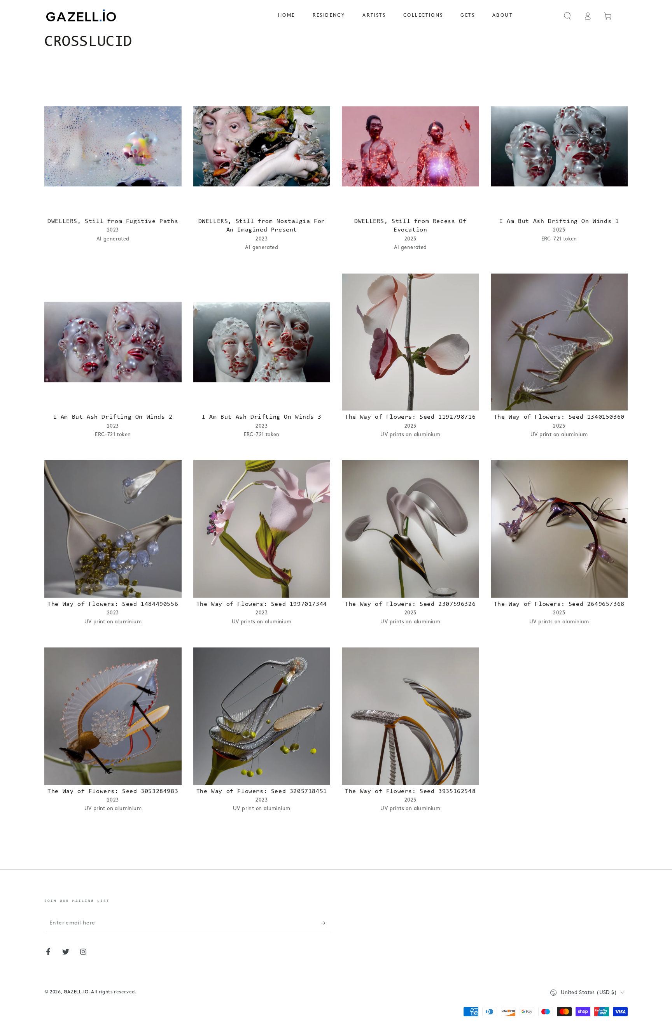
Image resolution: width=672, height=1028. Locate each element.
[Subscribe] (325, 923)
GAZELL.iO (76, 992)
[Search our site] (567, 16)
